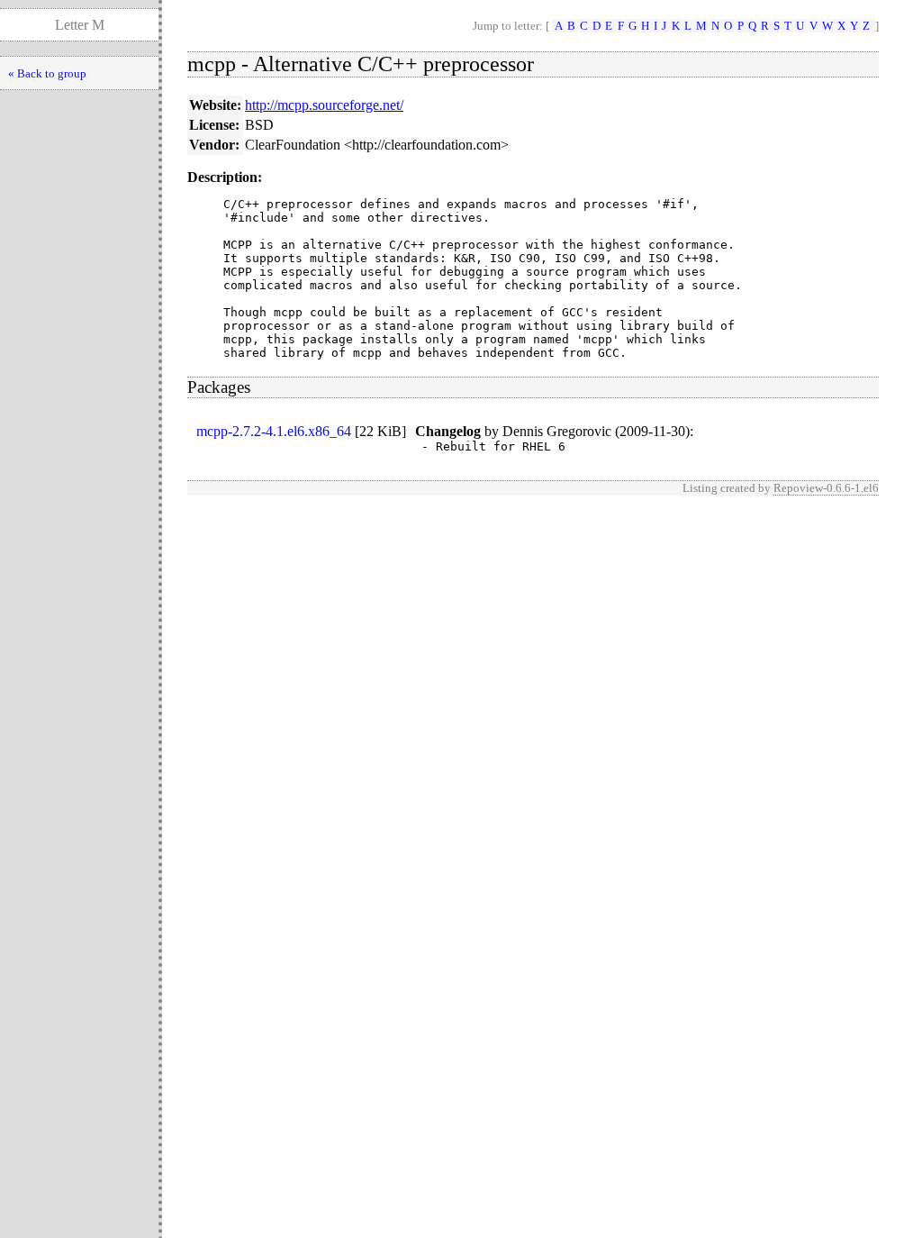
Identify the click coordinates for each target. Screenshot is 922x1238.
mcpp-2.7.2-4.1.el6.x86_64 (273, 431)
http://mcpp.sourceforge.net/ (324, 105)
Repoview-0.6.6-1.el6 (826, 488)
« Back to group (47, 73)
